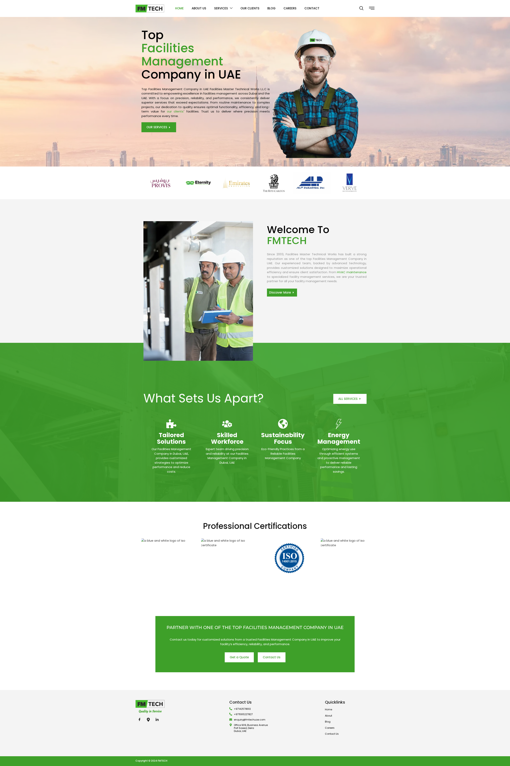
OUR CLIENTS (249, 8)
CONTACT (311, 8)
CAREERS (289, 8)
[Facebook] (139, 720)
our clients (175, 111)
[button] (361, 9)
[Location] (148, 720)
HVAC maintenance (352, 272)
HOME (179, 8)
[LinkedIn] (157, 720)
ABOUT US (199, 8)
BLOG (271, 8)
